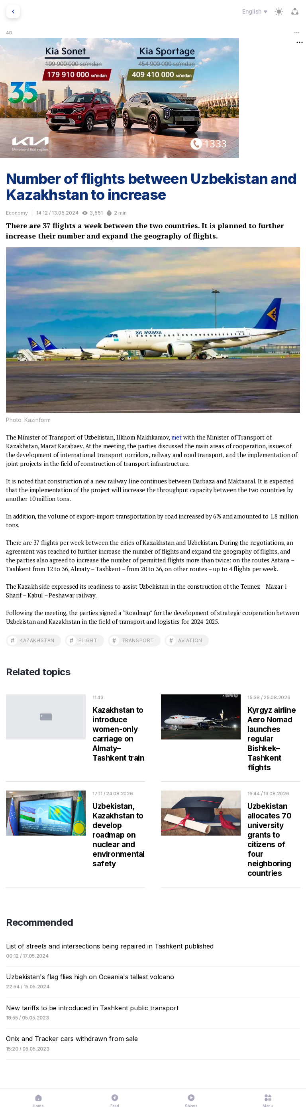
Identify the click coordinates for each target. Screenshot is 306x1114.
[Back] (13, 11)
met (176, 437)
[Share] (295, 11)
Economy (17, 213)
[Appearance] (279, 11)
